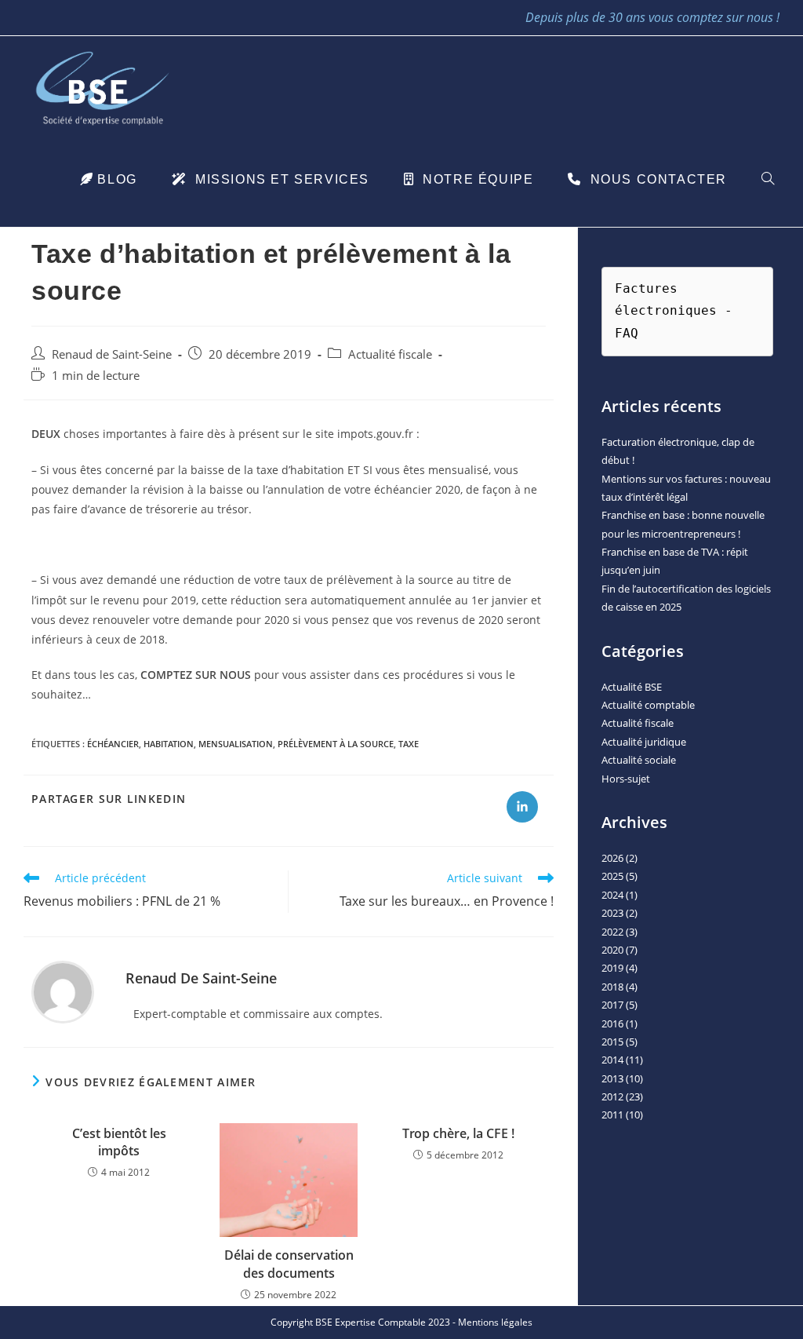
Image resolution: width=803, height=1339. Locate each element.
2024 (612, 895)
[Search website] (767, 180)
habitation (169, 744)
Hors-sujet (625, 779)
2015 (612, 1041)
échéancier (113, 744)
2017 (612, 1005)
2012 (612, 1096)
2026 (612, 858)
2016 (612, 1023)
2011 (612, 1114)
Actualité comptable (648, 705)
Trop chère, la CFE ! (458, 1133)
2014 (612, 1060)
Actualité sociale (638, 760)
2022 (612, 932)
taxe (408, 744)
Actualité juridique (643, 742)
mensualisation (235, 744)
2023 (612, 913)
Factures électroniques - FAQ (677, 311)
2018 (612, 987)
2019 (612, 968)
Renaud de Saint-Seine (112, 354)
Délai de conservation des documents (289, 1263)
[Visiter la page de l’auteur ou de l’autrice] (62, 990)
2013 (612, 1078)
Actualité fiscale (390, 354)
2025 (612, 876)
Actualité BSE (631, 687)
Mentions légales (495, 1322)
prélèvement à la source (336, 744)
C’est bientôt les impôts (119, 1142)
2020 (612, 950)
